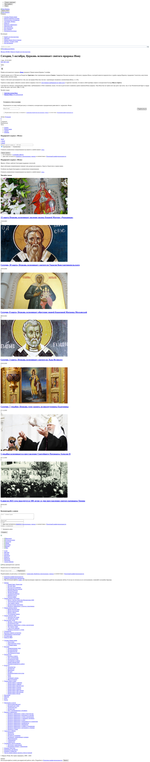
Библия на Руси (12, 595)
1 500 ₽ (3, 141)
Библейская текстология (15, 589)
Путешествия (8, 636)
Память (6, 127)
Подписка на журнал (10, 31)
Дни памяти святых (13, 603)
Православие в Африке (14, 684)
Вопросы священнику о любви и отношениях (21, 726)
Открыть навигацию (10, 2)
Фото (5, 698)
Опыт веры (11, 642)
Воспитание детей (9, 620)
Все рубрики (8, 29)
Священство (11, 742)
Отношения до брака (14, 660)
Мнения (6, 696)
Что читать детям (13, 626)
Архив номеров (8, 561)
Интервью (7, 695)
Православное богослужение (12, 40)
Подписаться (21, 570)
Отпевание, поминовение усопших (18, 737)
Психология (7, 654)
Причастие (11, 734)
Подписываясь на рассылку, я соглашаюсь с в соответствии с (39, 112)
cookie (20, 580)
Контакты (7, 555)
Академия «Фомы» (9, 21)
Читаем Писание (13, 592)
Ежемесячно (16, 146)
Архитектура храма (13, 617)
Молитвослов (8, 26)
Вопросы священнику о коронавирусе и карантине (23, 721)
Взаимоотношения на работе (16, 664)
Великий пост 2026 (13, 706)
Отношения (7, 631)
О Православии (12, 645)
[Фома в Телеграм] (7, 541)
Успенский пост (12, 707)
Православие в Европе (14, 689)
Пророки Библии (13, 590)
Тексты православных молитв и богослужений (18, 752)
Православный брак (14, 662)
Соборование (12, 740)
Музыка (10, 671)
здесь (42, 149)
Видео (6, 700)
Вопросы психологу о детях (16, 629)
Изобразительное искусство (16, 673)
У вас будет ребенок (13, 628)
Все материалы (8, 28)
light (2, 62)
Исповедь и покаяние (14, 735)
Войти (12, 49)
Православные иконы (10, 608)
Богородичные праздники (15, 604)
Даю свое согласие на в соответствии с (34, 156)
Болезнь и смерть (13, 656)
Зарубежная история (14, 653)
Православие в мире (10, 681)
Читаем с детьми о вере (11, 41)
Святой (6, 130)
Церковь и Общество (10, 751)
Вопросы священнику (10, 24)
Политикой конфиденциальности (65, 112)
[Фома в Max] (6, 548)
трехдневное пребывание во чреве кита (53, 82)
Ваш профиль (8, 4)
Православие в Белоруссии (16, 685)
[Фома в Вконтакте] (8, 538)
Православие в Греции (14, 687)
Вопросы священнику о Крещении (18, 724)
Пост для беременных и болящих (17, 710)
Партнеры (7, 560)
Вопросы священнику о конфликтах (18, 723)
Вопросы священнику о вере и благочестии (21, 713)
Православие (8, 129)
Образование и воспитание (12, 634)
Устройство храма (13, 618)
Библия (6, 583)
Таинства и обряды (10, 731)
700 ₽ (2, 139)
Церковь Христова (9, 748)
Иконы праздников (13, 611)
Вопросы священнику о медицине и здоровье (21, 727)
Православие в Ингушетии (16, 690)
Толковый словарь (13, 678)
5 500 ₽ (3, 143)
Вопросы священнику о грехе (16, 720)
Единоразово (7, 146)
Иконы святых (12, 612)
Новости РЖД (8, 637)
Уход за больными (13, 657)
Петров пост (11, 709)
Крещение (11, 732)
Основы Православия (10, 17)
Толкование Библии (13, 593)
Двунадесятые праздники (15, 601)
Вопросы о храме (13, 729)
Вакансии (7, 558)
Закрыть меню (5, 10)
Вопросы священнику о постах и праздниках (21, 606)
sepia (7, 62)
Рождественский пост (14, 704)
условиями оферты (18, 154)
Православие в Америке (15, 682)
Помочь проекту (5, 152)
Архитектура (11, 667)
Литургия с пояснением (15, 745)
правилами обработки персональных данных (37, 112)
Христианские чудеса (14, 643)
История (6, 646)
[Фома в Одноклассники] (9, 540)
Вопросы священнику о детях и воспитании (21, 625)
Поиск (6, 6)
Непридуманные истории (11, 18)
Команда (6, 557)
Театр (9, 676)
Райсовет (7, 38)
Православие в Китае (14, 693)
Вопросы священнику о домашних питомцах (21, 718)
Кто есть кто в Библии (14, 587)
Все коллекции (8, 43)
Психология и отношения (11, 20)
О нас (6, 551)
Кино (9, 675)
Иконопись (11, 670)
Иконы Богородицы (13, 609)
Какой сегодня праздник (11, 37)
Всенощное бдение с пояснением (17, 746)
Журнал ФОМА (5, 52)
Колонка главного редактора (12, 633)
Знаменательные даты (14, 648)
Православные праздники (12, 598)
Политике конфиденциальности (52, 760)
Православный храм (10, 615)
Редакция (8, 117)
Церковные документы (11, 749)
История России (12, 651)
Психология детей (13, 623)
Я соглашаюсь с (13, 154)
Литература (11, 668)
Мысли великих (12, 679)
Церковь (6, 132)
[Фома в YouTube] (7, 544)
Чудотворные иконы (14, 614)
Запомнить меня (7, 529)
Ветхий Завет (12, 586)
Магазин (6, 552)
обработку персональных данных (26, 156)
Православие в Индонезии (15, 692)
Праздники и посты (10, 702)
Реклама (6, 554)
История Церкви (13, 650)
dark (4, 62)
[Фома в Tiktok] (6, 543)
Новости (6, 23)
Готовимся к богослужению (12, 743)
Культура (6, 665)
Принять (66, 760)
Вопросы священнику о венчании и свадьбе (21, 715)
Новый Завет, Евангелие (15, 584)
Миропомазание (12, 738)
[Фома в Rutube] (7, 546)
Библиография (12, 597)
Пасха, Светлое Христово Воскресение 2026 (21, 600)
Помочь (7, 9)
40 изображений (13, 94)
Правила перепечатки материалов (14, 578)
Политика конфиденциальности (13, 576)
